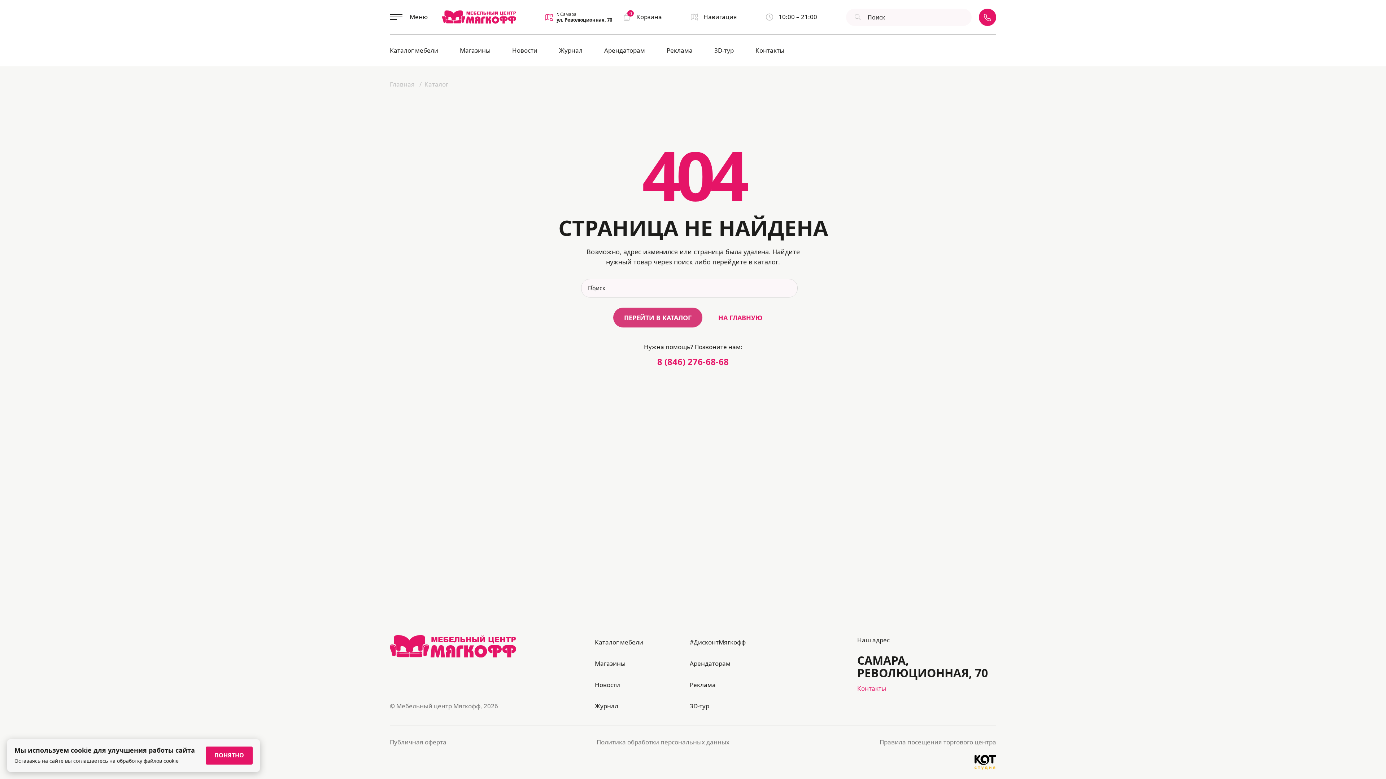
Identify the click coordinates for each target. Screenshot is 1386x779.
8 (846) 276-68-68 (693, 362)
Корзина (645, 16)
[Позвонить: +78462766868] (987, 17)
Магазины (475, 50)
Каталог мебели (414, 50)
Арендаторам (624, 50)
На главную (740, 317)
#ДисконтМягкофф (718, 642)
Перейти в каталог (658, 317)
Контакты (769, 50)
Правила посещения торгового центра (938, 742)
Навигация (720, 17)
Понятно (229, 755)
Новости (524, 50)
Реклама (680, 50)
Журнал (571, 50)
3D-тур (724, 50)
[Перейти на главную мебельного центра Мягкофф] (479, 16)
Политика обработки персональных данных (663, 742)
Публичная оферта (418, 742)
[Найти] (857, 17)
